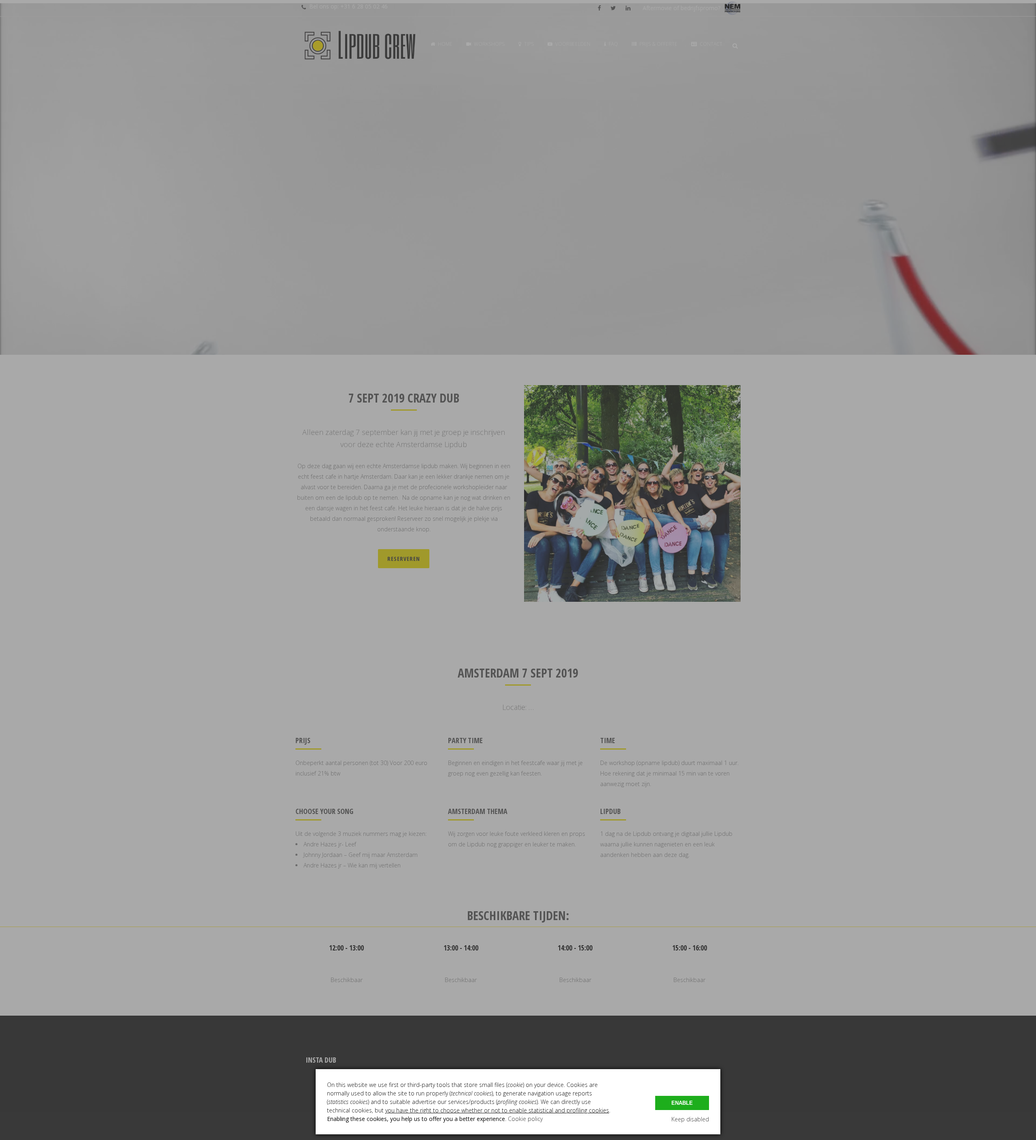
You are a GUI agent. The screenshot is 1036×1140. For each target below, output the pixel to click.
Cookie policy (525, 1119)
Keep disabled (690, 1119)
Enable (682, 1103)
